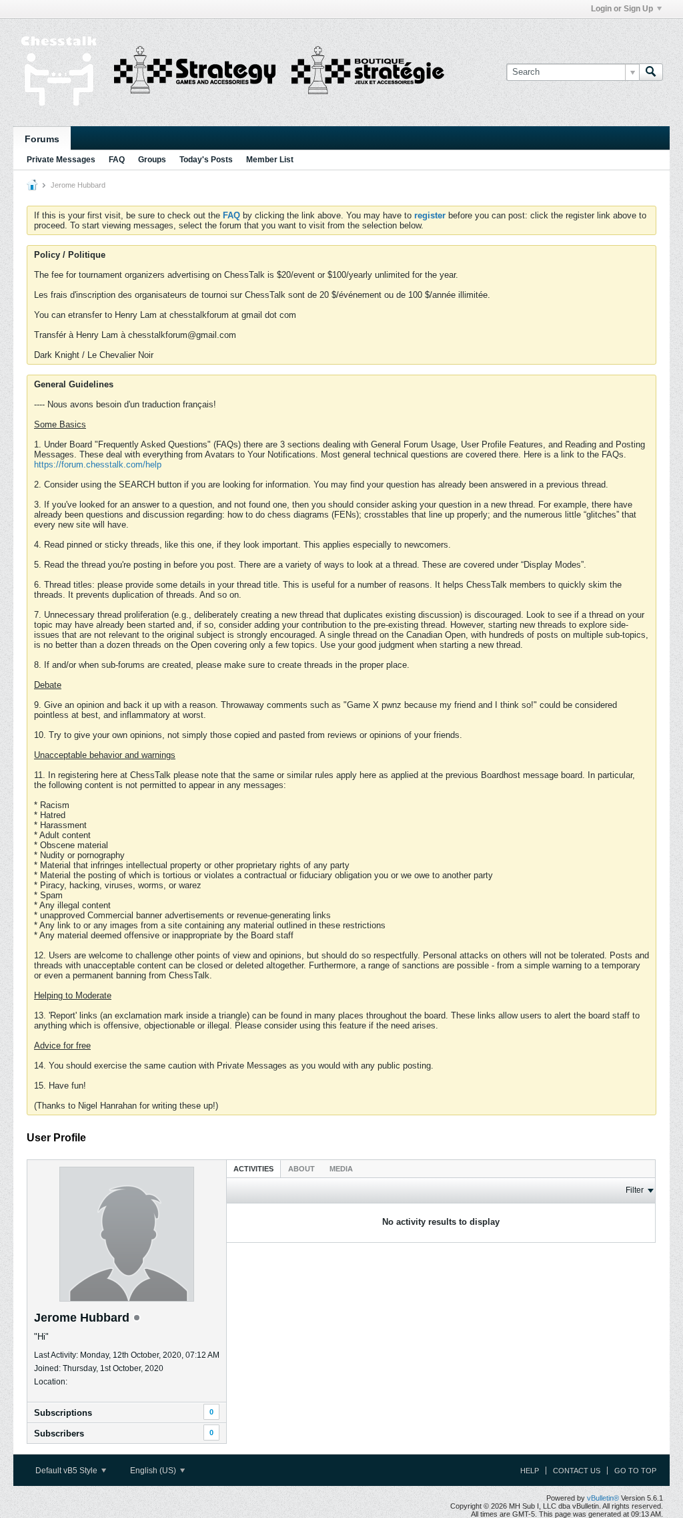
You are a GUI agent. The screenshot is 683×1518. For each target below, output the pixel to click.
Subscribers (59, 1434)
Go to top (635, 1471)
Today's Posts (206, 159)
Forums (42, 139)
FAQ (117, 159)
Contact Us (576, 1471)
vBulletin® (603, 1498)
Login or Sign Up (622, 8)
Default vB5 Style (67, 1470)
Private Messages (61, 159)
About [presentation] (301, 1169)
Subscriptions (63, 1413)
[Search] (651, 72)
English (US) (154, 1470)
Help (529, 1471)
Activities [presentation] (253, 1169)
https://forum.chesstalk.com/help (97, 464)
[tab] (253, 1168)
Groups (152, 159)
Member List (269, 159)
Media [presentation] (341, 1169)
